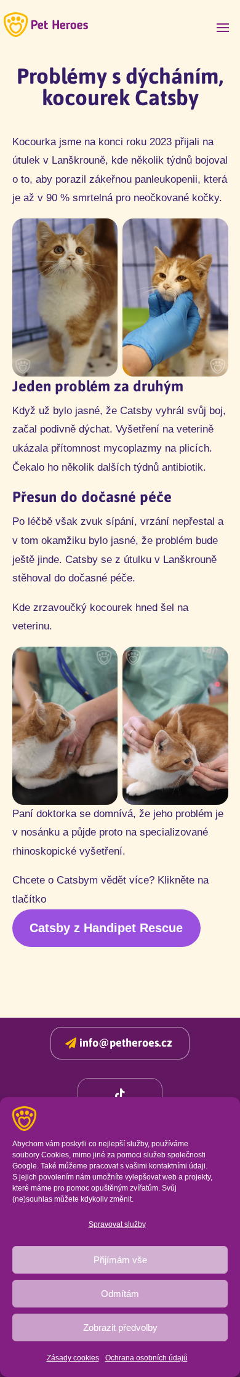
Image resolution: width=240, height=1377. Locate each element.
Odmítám (120, 1293)
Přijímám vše (120, 1260)
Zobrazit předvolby (120, 1327)
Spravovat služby (117, 1224)
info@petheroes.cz (125, 1042)
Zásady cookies (73, 1358)
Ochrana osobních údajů (146, 1358)
